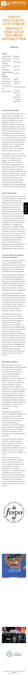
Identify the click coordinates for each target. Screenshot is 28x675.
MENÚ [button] (1, 8)
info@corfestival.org (16, 673)
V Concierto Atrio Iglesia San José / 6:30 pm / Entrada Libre (14, 20)
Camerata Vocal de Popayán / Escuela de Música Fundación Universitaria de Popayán (14, 34)
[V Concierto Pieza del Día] (14, 566)
